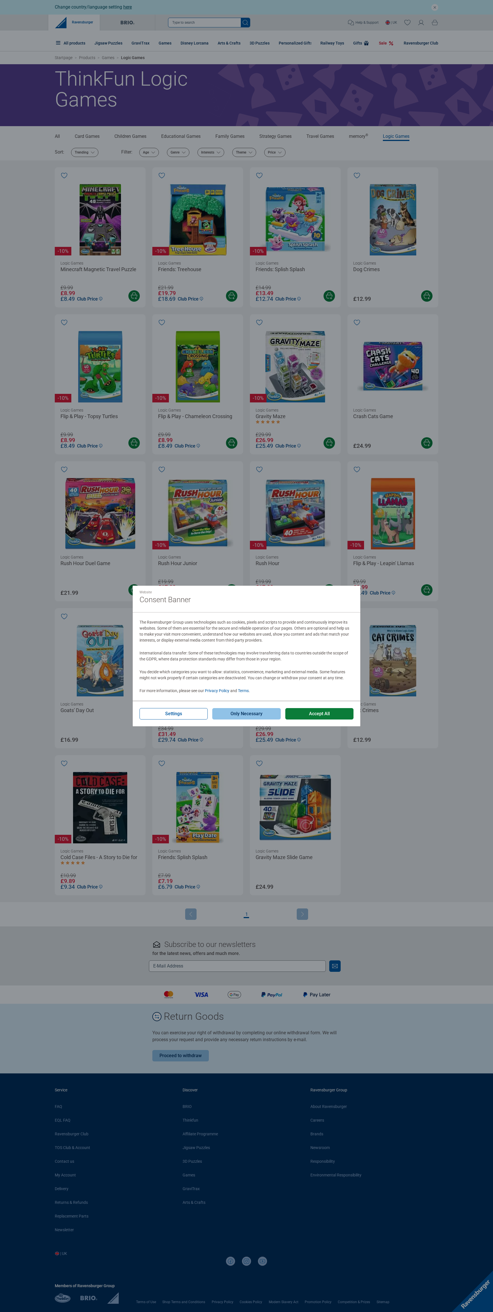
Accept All (319, 713)
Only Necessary (246, 713)
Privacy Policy (217, 690)
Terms (243, 690)
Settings (173, 713)
